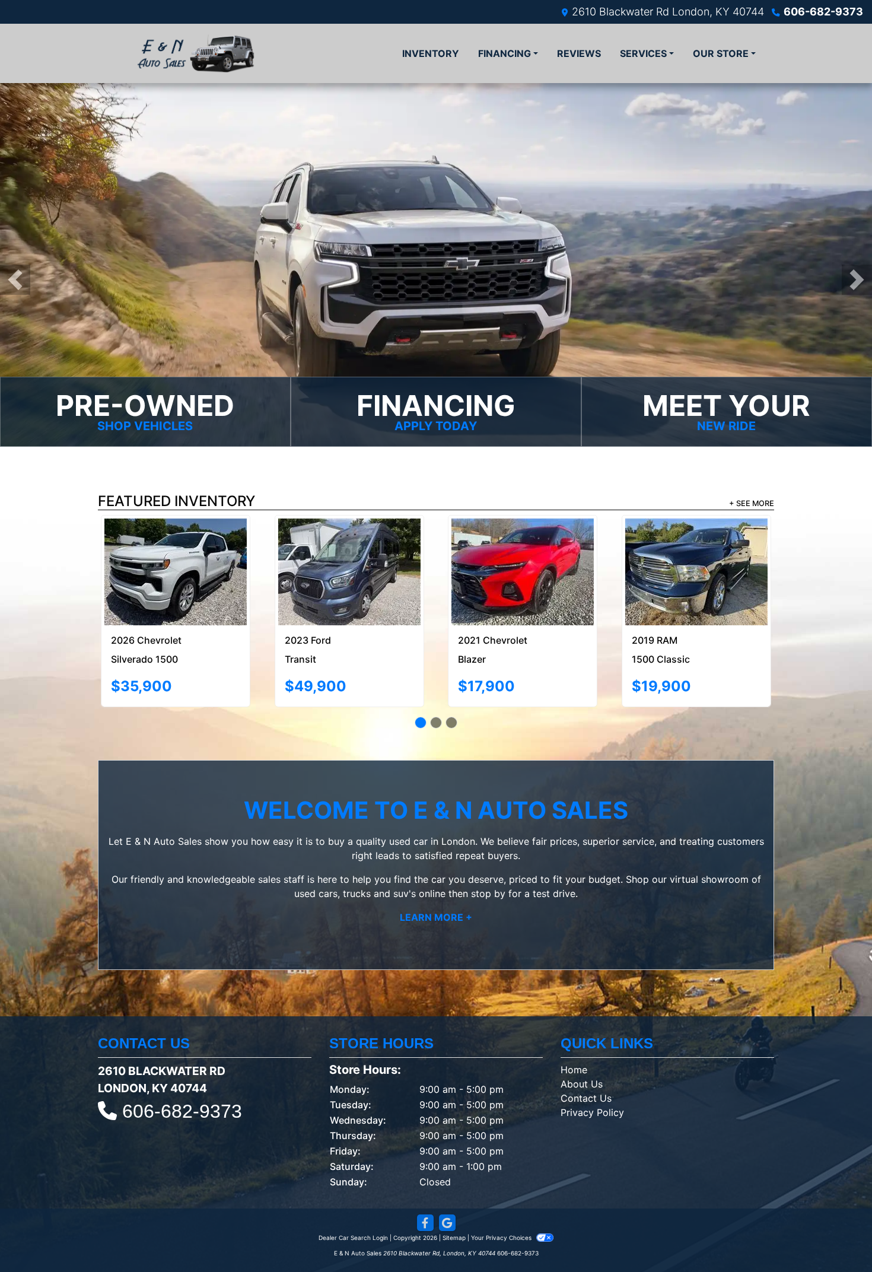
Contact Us (586, 1054)
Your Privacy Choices (502, 1193)
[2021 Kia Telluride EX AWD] (349, 546)
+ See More (751, 503)
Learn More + (436, 873)
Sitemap (454, 1193)
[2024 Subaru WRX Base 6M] (523, 545)
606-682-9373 (823, 11)
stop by (488, 850)
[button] (15, 280)
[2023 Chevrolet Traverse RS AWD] (176, 550)
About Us (582, 1040)
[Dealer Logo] (196, 53)
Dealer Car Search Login (353, 1193)
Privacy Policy (592, 1068)
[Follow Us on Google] (447, 1179)
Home (574, 1026)
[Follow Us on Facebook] (425, 1179)
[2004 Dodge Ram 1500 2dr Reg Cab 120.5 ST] (696, 546)
